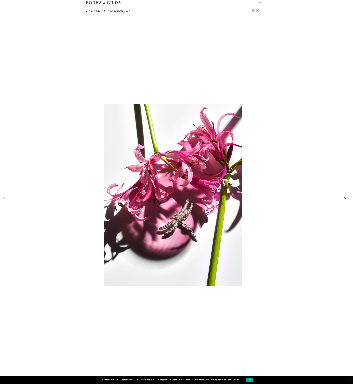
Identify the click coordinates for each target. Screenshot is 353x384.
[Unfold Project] (253, 12)
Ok (249, 380)
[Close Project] (257, 12)
